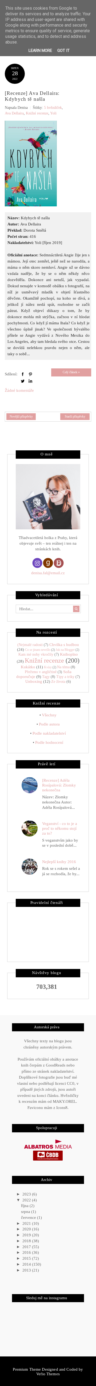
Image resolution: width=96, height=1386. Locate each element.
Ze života (58, 682)
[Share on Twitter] (22, 381)
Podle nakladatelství (49, 733)
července (29, 1217)
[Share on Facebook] (22, 374)
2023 (27, 1194)
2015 (27, 1258)
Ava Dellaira (14, 113)
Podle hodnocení (49, 742)
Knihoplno (69, 654)
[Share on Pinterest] (30, 374)
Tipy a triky (65, 677)
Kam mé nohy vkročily (35, 654)
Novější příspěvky (21, 416)
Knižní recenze (37, 113)
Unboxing (33, 681)
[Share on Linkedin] (30, 381)
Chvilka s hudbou (64, 644)
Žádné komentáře (19, 390)
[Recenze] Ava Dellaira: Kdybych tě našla (32, 96)
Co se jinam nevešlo (37, 650)
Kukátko (28, 667)
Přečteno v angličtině (41, 672)
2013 (27, 1270)
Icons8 (61, 1107)
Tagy (46, 677)
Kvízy (48, 667)
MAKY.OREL (64, 1101)
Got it (63, 50)
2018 (27, 1241)
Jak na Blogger (65, 650)
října (25, 1206)
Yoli (53, 113)
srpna (26, 1211)
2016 (27, 1252)
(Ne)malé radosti (30, 645)
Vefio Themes (48, 1374)
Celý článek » (71, 372)
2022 (27, 1200)
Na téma (63, 667)
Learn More (40, 50)
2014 (27, 1264)
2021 (27, 1223)
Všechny (49, 715)
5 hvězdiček (53, 108)
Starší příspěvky (75, 416)
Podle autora (49, 724)
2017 (27, 1247)
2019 (27, 1235)
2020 (27, 1229)
